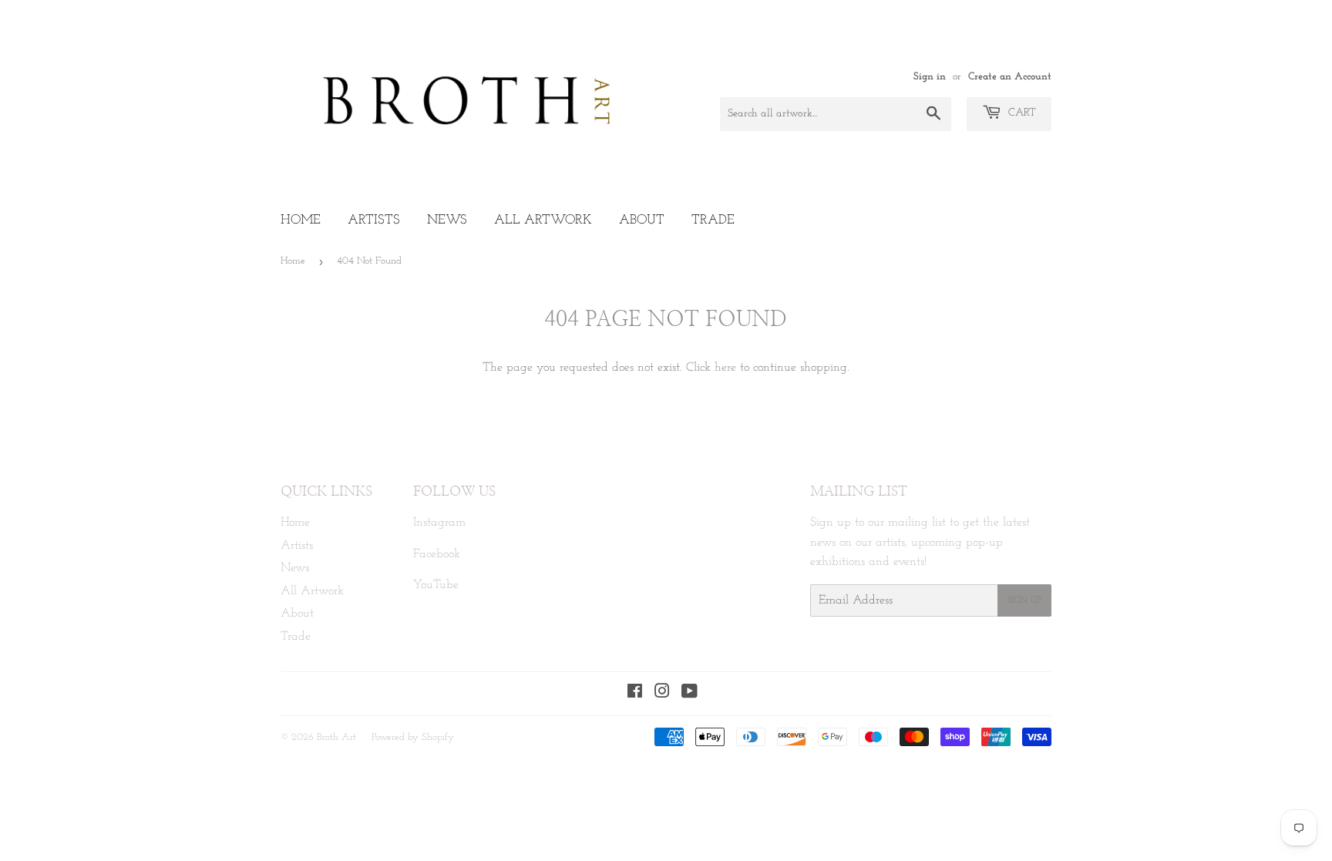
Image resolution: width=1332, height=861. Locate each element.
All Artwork (543, 220)
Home (301, 220)
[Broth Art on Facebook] (635, 694)
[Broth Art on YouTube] (689, 694)
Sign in (929, 77)
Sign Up (1024, 600)
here (725, 368)
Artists (374, 220)
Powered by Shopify (413, 737)
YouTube (436, 585)
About (641, 220)
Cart (1020, 113)
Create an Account (1009, 77)
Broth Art (336, 737)
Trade (713, 220)
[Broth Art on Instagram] (662, 694)
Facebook (436, 554)
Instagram (439, 522)
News (447, 220)
